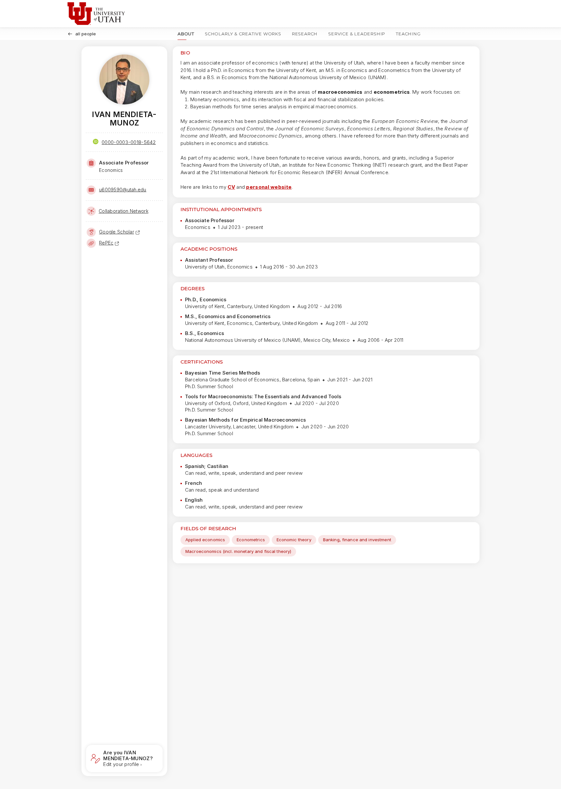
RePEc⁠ (106, 242)
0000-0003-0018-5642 (129, 142)
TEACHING (408, 33)
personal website (269, 187)
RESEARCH (305, 33)
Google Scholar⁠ (116, 231)
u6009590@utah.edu (122, 189)
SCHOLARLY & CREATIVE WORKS (243, 33)
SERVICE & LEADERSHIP (356, 33)
